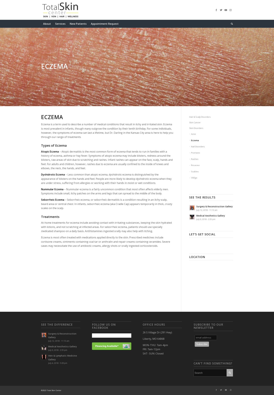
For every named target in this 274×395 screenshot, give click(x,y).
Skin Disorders (196, 128)
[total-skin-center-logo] (69, 10)
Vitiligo (194, 177)
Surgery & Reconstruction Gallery (214, 206)
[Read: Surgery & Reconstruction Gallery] (192, 208)
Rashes (194, 159)
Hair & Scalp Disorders (200, 116)
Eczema (195, 140)
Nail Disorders (198, 146)
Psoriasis (195, 152)
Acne (193, 134)
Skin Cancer (195, 122)
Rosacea (195, 165)
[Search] (231, 24)
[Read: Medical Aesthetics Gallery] (192, 217)
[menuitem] (47, 24)
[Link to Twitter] (221, 10)
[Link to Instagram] (230, 10)
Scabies (195, 171)
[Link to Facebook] (216, 10)
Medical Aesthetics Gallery (210, 215)
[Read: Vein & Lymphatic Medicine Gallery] (44, 357)
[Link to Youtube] (225, 10)
